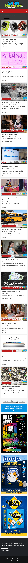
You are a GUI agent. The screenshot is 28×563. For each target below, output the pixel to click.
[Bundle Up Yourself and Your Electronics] (14, 92)
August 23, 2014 (12, 231)
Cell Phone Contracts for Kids (9, 323)
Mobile (13, 35)
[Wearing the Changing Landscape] (14, 29)
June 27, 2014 (11, 293)
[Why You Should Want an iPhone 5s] (14, 344)
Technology (14, 319)
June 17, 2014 (11, 325)
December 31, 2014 (12, 104)
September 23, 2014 (13, 200)
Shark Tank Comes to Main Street (10, 166)
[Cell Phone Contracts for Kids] (14, 312)
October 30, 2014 (12, 168)
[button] (2, 11)
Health (9, 67)
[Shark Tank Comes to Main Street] (14, 155)
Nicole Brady (5, 41)
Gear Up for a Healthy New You (9, 134)
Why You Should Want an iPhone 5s (10, 355)
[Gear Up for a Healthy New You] (14, 124)
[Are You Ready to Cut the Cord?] (14, 187)
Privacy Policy (4, 548)
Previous (6, 401)
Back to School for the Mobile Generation (12, 229)
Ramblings (9, 256)
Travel (21, 287)
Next (23, 401)
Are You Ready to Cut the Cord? (9, 198)
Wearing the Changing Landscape (10, 39)
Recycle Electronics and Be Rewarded (11, 386)
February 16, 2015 (12, 41)
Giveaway (4, 287)
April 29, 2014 (11, 388)
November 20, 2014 (12, 136)
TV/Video (14, 194)
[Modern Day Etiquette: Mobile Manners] (14, 249)
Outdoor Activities (15, 287)
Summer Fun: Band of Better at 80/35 (11, 291)
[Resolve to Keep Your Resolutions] (14, 60)
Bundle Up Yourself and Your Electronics (12, 103)
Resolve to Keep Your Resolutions (10, 71)
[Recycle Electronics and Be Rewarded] (14, 376)
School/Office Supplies (11, 226)
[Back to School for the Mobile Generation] (14, 219)
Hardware (9, 35)
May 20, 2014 (11, 356)
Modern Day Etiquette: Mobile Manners (11, 260)
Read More (4, 48)
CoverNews (11, 560)
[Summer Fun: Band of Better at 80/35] (14, 281)
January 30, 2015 (12, 73)
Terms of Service (5, 550)
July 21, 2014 (11, 261)
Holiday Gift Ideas (15, 130)
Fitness (4, 35)
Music (9, 287)
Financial (4, 319)
